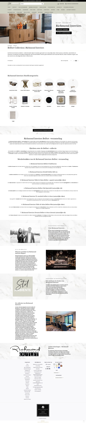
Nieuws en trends (49, 12)
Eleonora (34, 12)
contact (14, 7)
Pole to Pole (27, 12)
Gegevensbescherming (37, 367)
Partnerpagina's (38, 391)
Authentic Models (71, 9)
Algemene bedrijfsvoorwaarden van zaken (38, 383)
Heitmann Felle (11, 12)
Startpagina (10, 45)
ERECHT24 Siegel (38, 377)
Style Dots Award (37, 378)
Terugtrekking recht (38, 371)
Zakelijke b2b (43, 7)
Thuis (9, 7)
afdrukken (38, 368)
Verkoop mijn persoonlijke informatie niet (38, 388)
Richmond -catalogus (62, 29)
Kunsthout (46, 9)
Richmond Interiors (69, 7)
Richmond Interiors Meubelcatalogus (43, 130)
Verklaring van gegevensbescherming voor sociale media (37, 374)
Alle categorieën (23, 7)
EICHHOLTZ (59, 7)
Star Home (19, 12)
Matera (53, 9)
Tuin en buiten (51, 7)
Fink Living (32, 9)
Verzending (38, 365)
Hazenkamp (25, 9)
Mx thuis (40, 12)
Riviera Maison (17, 9)
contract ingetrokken (38, 370)
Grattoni (39, 9)
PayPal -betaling (38, 389)
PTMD (58, 9)
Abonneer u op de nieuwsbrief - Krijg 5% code (32, 0)
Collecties (15, 45)
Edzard (63, 9)
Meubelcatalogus (33, 7)
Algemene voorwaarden (37, 364)
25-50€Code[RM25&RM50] (63, 32)
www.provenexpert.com (37, 380)
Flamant (10, 9)
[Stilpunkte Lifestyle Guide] (43, 416)
